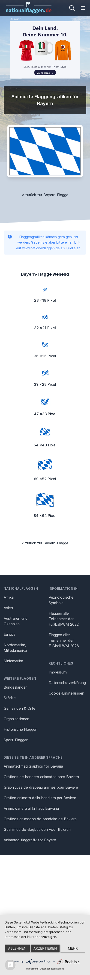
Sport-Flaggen (16, 740)
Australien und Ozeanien (16, 621)
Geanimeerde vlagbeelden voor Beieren (37, 829)
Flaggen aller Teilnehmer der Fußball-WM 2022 (64, 619)
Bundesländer (15, 687)
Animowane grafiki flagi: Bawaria (31, 808)
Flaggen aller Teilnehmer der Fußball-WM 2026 (64, 640)
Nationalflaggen (21, 588)
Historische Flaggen (20, 729)
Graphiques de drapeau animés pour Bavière (41, 787)
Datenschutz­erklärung (67, 682)
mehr (73, 948)
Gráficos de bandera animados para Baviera (41, 776)
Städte (10, 697)
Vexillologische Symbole (61, 600)
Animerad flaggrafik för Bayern (30, 840)
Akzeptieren (45, 948)
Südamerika (13, 661)
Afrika (9, 597)
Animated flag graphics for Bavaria (33, 766)
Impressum (58, 672)
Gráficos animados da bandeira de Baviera (40, 819)
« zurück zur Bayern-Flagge (45, 195)
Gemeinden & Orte (19, 708)
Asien (8, 608)
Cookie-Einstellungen (66, 693)
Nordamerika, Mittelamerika (15, 648)
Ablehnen (17, 948)
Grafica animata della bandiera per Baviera (40, 798)
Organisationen (16, 719)
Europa (9, 634)
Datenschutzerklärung (52, 968)
